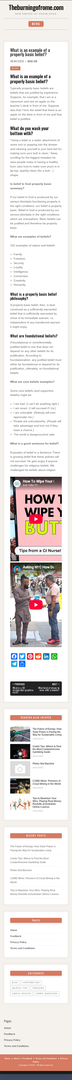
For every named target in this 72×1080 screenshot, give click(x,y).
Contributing (31, 983)
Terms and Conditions (22, 948)
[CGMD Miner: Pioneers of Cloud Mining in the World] (20, 786)
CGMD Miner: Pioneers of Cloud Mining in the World (47, 782)
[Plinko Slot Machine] (20, 768)
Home (7, 1058)
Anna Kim (32, 61)
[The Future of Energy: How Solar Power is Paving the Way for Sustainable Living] (20, 734)
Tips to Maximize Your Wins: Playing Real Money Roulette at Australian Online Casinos (47, 802)
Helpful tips (20, 988)
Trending (38, 988)
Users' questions (46, 994)
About (13, 930)
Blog (15, 68)
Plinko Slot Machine (43, 763)
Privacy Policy (18, 942)
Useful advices (21, 994)
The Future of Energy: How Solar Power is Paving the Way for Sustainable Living (47, 732)
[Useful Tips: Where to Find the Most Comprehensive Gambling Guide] (20, 751)
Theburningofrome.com (36, 7)
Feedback (15, 936)
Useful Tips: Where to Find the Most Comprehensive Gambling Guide (47, 749)
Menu (36, 24)
